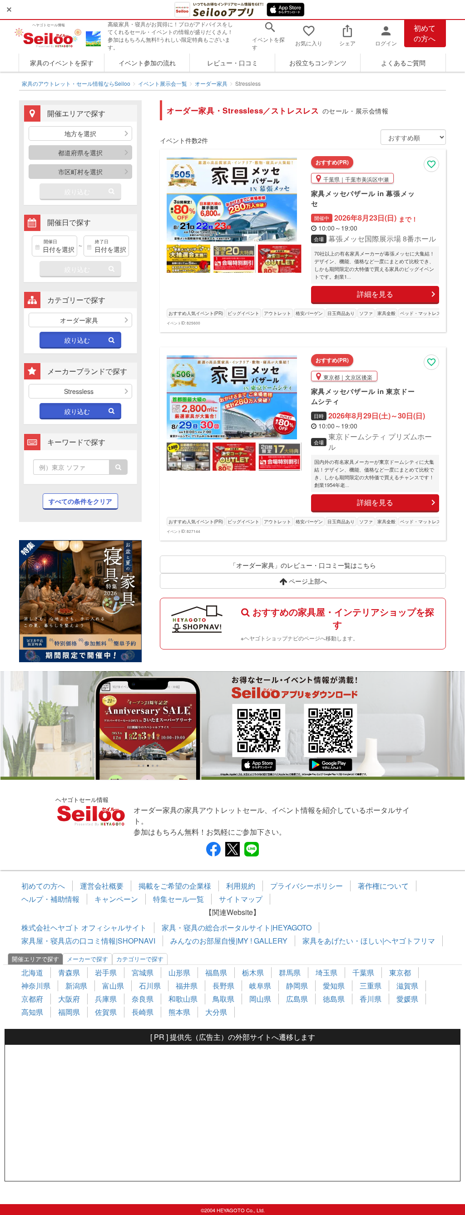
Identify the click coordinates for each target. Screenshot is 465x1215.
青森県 (69, 972)
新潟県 (76, 985)
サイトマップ (240, 899)
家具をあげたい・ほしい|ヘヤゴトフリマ (368, 940)
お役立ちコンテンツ (317, 62)
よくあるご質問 (403, 62)
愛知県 (334, 985)
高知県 (32, 1012)
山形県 (179, 972)
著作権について (383, 886)
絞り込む (77, 191)
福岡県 (69, 1012)
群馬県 (290, 972)
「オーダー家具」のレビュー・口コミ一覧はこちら (303, 565)
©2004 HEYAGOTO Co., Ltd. (233, 1210)
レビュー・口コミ (232, 62)
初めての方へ (424, 33)
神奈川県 (35, 985)
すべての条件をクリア (80, 501)
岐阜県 (260, 985)
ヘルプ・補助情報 (50, 899)
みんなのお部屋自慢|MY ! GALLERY (228, 940)
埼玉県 (326, 972)
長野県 (223, 985)
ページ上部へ (307, 580)
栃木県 (253, 972)
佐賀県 (106, 1012)
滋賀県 (407, 985)
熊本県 (179, 1012)
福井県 (187, 985)
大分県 (216, 1012)
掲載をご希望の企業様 (175, 886)
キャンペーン (116, 899)
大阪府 (69, 999)
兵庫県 (106, 999)
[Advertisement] (232, 1112)
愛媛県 (407, 999)
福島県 (216, 972)
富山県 (113, 985)
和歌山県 (183, 999)
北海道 (32, 972)
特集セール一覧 (178, 899)
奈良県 (142, 999)
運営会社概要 (102, 886)
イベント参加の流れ (147, 62)
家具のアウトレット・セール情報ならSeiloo (76, 83)
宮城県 (142, 972)
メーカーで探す (87, 958)
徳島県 (334, 999)
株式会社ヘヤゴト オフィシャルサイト (84, 927)
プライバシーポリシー (306, 886)
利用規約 (240, 886)
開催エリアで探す (35, 958)
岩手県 (106, 972)
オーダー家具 (211, 83)
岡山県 (260, 999)
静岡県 (297, 985)
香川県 (370, 999)
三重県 (370, 985)
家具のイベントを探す (62, 62)
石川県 (150, 985)
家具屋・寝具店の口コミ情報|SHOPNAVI (88, 940)
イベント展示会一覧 (162, 83)
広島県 (297, 999)
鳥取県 (223, 999)
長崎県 (142, 1012)
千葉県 (363, 972)
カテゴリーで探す (139, 958)
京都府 (32, 999)
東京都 (400, 972)
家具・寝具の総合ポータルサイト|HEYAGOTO (237, 927)
